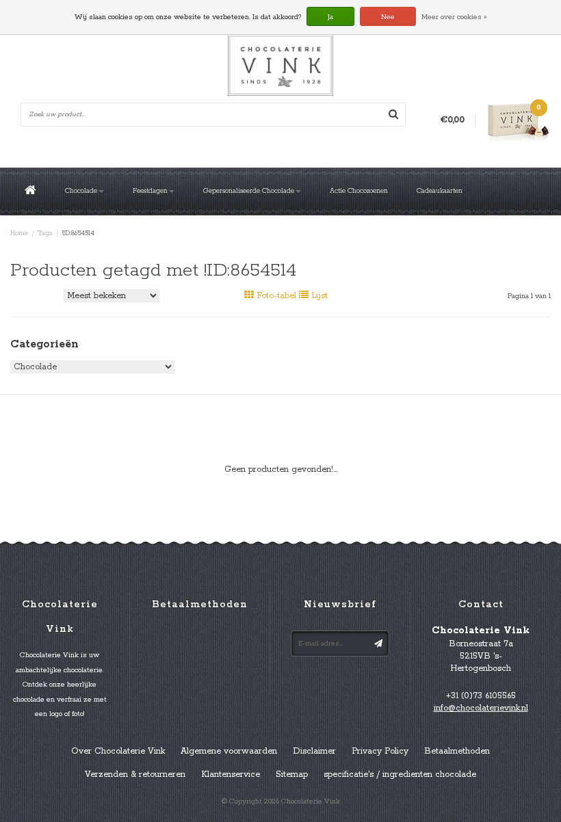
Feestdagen (150, 191)
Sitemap (292, 774)
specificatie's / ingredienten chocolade (400, 774)
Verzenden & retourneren (135, 774)
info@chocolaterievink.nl (481, 708)
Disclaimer (314, 751)
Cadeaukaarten (439, 191)
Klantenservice (230, 774)
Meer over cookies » (454, 17)
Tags (45, 233)
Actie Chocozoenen (359, 191)
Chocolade (81, 191)
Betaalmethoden (457, 751)
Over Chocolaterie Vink (118, 751)
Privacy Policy (380, 751)
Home (19, 233)
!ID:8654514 (78, 233)
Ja (330, 17)
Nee (388, 17)
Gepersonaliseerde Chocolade (248, 191)
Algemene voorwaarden (229, 751)
